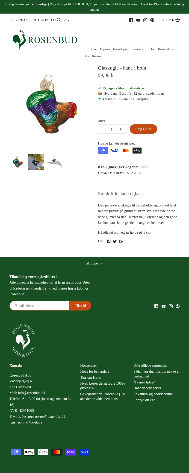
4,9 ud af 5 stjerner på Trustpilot (126, 99)
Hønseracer (88, 365)
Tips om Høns (90, 377)
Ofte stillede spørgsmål (150, 365)
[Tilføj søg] (59, 20)
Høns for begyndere (94, 371)
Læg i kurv (143, 129)
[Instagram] (145, 19)
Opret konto (41, 20)
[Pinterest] (152, 19)
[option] (17, 162)
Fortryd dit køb (144, 400)
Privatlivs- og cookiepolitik (153, 394)
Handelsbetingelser (147, 388)
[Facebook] (131, 19)
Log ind (17, 20)
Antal (101, 121)
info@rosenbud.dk (31, 393)
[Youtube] (138, 19)
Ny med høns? (144, 382)
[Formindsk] (120, 129)
